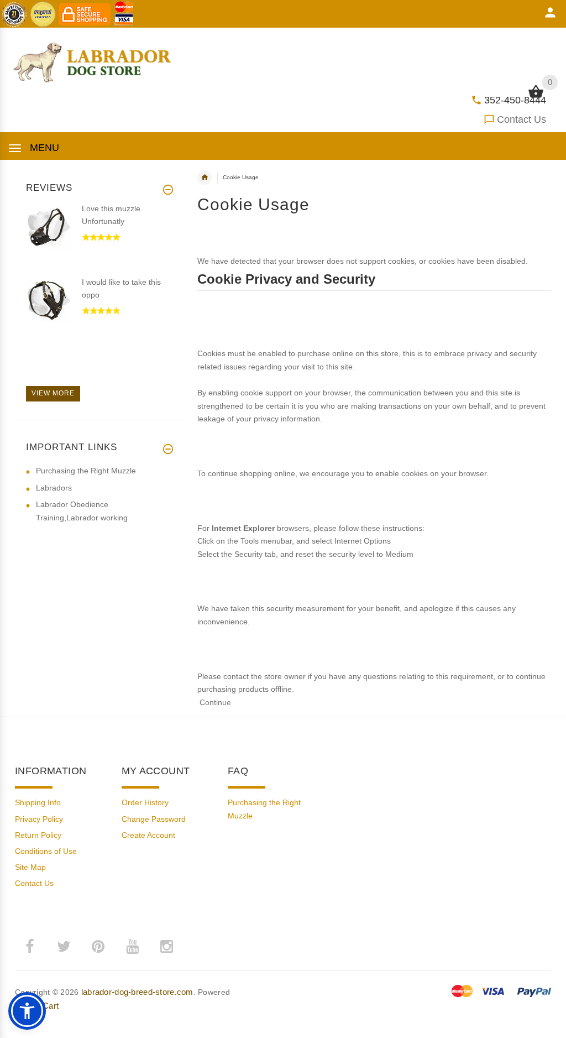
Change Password (154, 819)
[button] (27, 1011)
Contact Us (521, 119)
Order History (145, 802)
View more (53, 393)
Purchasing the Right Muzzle (86, 470)
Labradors (54, 487)
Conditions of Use (46, 851)
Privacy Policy (39, 819)
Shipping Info (38, 802)
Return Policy (38, 835)
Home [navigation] (204, 177)
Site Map (30, 867)
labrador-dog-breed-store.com (137, 992)
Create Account (148, 835)
